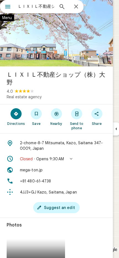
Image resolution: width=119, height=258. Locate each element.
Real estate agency (24, 96)
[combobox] (36, 6)
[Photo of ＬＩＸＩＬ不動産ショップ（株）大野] (56, 33)
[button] (56, 158)
